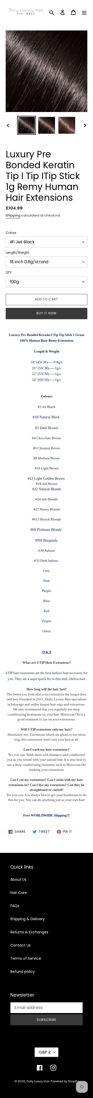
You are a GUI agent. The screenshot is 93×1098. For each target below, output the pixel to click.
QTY (9, 272)
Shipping (13, 215)
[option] (26, 125)
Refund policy (22, 971)
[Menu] (84, 12)
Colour (11, 232)
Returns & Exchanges (29, 932)
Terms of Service (25, 958)
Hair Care (18, 892)
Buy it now (46, 313)
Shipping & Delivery (27, 918)
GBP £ (45, 1052)
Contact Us (20, 945)
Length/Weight (17, 252)
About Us (18, 879)
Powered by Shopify (65, 1081)
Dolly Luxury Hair (38, 1081)
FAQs (14, 905)
